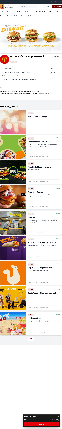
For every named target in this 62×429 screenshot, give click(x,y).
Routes (27, 11)
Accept (41, 424)
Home (3, 16)
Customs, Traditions (39, 11)
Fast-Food (10, 16)
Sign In (47, 6)
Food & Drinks (53, 11)
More (31, 339)
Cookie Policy (55, 420)
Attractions (17, 11)
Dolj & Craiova (5, 11)
